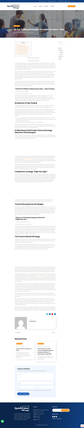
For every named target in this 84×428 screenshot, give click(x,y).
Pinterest (52, 314)
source (31, 93)
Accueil (35, 6)
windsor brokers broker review (28, 159)
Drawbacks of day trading (20, 45)
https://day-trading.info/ (40, 276)
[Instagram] (54, 416)
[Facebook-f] (52, 416)
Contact (52, 6)
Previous (18, 332)
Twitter (47, 314)
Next (53, 332)
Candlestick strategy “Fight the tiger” (22, 49)
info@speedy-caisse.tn (40, 411)
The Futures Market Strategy (21, 52)
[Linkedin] (56, 416)
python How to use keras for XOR (24, 349)
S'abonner (65, 410)
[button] (71, 6)
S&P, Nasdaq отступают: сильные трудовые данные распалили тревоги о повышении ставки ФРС (45, 351)
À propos (40, 6)
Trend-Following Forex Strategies (22, 50)
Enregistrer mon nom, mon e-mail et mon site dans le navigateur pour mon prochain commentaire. (34, 390)
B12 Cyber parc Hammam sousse (43, 409)
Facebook (50, 314)
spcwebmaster (17, 32)
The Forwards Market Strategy (21, 53)
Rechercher (60, 41)
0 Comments (31, 32)
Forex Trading (19, 343)
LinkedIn (55, 314)
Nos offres (46, 6)
